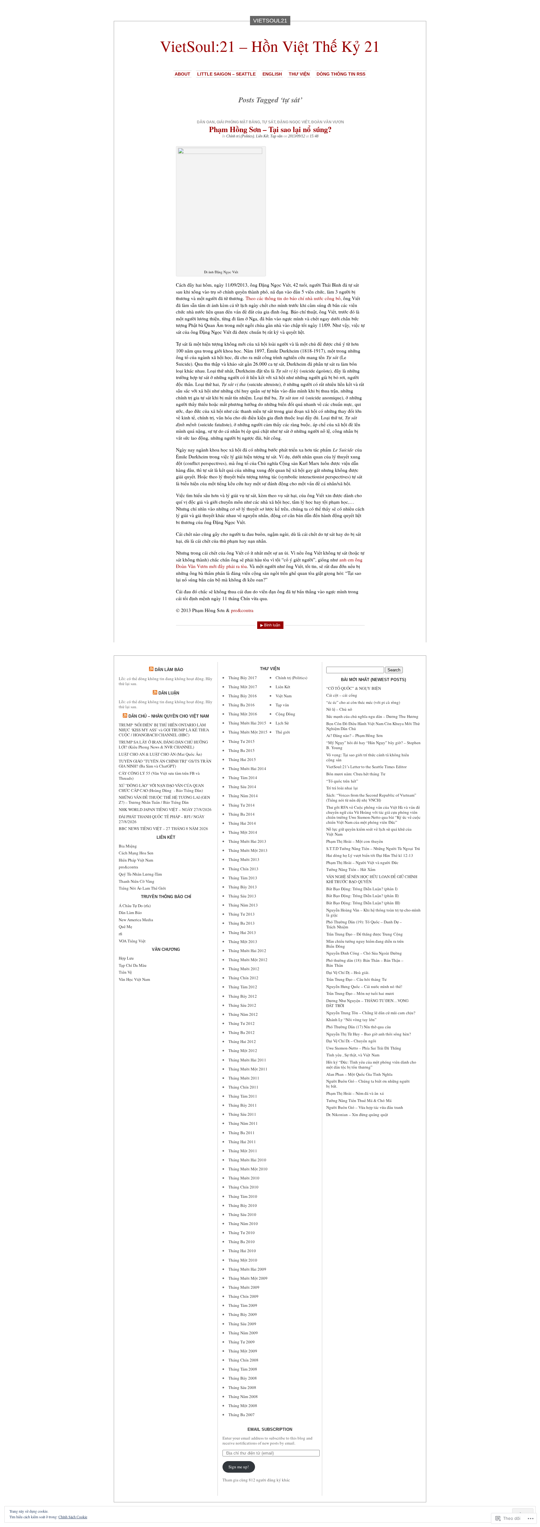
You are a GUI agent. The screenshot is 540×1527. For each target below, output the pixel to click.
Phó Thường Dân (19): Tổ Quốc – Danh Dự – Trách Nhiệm (364, 924)
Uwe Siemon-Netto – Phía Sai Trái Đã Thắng (363, 1048)
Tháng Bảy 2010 (242, 1205)
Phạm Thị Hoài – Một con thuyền (354, 841)
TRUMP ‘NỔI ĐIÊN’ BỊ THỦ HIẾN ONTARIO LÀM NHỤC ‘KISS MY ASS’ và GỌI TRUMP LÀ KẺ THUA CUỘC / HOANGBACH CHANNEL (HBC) (164, 730)
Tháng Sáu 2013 (242, 896)
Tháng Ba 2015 (241, 750)
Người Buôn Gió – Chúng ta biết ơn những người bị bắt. (368, 1083)
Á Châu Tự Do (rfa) (135, 905)
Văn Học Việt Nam (134, 979)
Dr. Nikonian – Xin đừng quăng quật (357, 1114)
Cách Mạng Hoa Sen (136, 853)
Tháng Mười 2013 (243, 859)
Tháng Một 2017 (242, 686)
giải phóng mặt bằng (238, 122)
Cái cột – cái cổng (341, 695)
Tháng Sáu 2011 (242, 1114)
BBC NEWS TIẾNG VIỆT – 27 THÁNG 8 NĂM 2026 (163, 828)
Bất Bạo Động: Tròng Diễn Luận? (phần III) (363, 903)
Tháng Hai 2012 (242, 1041)
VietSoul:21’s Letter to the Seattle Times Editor (366, 766)
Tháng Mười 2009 (243, 1287)
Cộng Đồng (285, 714)
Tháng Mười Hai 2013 (247, 841)
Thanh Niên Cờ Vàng (136, 881)
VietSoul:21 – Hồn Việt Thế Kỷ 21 (270, 45)
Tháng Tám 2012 (242, 987)
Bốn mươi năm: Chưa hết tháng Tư (355, 774)
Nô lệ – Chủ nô (339, 709)
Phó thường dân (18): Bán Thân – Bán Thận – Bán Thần (364, 962)
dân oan (206, 122)
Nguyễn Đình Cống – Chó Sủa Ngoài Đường (364, 953)
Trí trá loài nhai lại (342, 788)
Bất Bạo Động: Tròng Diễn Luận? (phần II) (362, 895)
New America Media (136, 919)
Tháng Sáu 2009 (242, 1324)
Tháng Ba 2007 (241, 1414)
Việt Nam (284, 696)
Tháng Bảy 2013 (242, 887)
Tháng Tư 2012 (241, 1023)
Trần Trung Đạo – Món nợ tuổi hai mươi (360, 993)
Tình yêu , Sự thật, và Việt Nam (352, 1055)
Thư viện (299, 74)
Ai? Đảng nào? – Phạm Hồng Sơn (354, 735)
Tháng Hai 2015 (242, 759)
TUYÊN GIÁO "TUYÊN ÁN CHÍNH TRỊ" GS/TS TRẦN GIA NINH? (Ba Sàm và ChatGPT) (165, 763)
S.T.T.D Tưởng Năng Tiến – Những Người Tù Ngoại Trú (373, 848)
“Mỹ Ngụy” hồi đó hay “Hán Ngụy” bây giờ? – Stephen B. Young (373, 745)
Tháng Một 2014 (242, 832)
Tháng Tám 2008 (242, 1369)
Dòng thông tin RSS (341, 74)
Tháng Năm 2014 (243, 795)
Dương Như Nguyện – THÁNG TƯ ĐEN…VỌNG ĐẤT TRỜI (367, 1003)
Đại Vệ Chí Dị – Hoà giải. (347, 972)
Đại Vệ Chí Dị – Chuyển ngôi (351, 1041)
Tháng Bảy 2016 (242, 696)
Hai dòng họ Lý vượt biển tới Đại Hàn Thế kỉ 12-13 (369, 855)
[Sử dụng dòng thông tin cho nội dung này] (151, 669)
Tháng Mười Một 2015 (248, 732)
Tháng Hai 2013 (242, 932)
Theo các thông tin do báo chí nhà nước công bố (293, 298)
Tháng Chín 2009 (243, 1296)
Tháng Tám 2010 (242, 1196)
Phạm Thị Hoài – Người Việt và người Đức (362, 862)
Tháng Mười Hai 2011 (247, 1060)
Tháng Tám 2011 (242, 1096)
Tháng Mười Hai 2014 (247, 768)
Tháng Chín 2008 (243, 1360)
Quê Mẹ (125, 926)
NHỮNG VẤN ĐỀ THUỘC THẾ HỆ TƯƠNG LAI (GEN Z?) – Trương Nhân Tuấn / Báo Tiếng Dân (164, 799)
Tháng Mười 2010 (243, 1178)
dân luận (168, 693)
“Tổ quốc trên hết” (342, 781)
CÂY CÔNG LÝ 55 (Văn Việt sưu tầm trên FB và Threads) (159, 775)
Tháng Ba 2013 (241, 923)
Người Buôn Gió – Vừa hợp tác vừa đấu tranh (364, 1107)
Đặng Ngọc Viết (293, 122)
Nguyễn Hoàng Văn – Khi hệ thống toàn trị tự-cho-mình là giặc (373, 912)
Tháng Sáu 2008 (242, 1387)
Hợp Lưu (126, 958)
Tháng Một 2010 (242, 1260)
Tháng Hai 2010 (242, 1250)
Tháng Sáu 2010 (242, 1214)
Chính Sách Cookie (72, 1516)
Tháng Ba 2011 (241, 1132)
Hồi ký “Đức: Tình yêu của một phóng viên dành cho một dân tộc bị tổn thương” (371, 1064)
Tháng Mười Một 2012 (248, 959)
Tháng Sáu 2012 (242, 1005)
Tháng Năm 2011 (243, 1123)
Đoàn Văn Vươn (327, 122)
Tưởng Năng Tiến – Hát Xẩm (350, 869)
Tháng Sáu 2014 (242, 786)
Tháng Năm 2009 (243, 1333)
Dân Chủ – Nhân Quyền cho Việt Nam (168, 716)
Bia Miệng (128, 846)
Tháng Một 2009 (242, 1351)
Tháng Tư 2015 (241, 741)
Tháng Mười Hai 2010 (247, 1160)
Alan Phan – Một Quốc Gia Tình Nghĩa (359, 1074)
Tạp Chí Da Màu (133, 965)
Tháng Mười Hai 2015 (247, 723)
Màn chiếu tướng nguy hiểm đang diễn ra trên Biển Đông (365, 943)
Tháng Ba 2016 (241, 705)
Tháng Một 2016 (242, 714)
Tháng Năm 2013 (243, 905)
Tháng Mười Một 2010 (248, 1169)
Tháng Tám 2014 (242, 777)
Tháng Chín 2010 (243, 1187)
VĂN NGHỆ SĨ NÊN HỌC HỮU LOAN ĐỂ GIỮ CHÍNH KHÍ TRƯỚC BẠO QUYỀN (371, 879)
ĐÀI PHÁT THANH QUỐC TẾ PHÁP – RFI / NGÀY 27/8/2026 (161, 819)
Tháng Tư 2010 (241, 1232)
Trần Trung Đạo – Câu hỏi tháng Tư (356, 979)
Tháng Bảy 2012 (242, 996)
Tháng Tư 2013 (241, 914)
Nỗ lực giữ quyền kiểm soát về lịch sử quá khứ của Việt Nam (369, 831)
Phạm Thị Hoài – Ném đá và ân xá (355, 1093)
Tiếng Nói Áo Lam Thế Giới (142, 888)
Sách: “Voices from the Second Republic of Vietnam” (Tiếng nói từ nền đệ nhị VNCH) (371, 797)
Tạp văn (276, 136)
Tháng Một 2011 (242, 1151)
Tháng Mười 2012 (243, 968)
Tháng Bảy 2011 (242, 1105)
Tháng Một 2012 (242, 1050)
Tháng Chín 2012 (243, 978)
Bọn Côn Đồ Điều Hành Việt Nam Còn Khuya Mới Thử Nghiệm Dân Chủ (373, 726)
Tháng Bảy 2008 (242, 1378)
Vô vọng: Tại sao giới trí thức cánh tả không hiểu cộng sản (367, 757)
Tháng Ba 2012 (241, 1032)
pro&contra (242, 610)
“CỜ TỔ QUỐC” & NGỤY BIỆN (353, 688)
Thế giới (283, 732)
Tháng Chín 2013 (243, 869)
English (272, 74)
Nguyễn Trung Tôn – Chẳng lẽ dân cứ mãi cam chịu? (370, 1013)
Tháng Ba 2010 (241, 1241)
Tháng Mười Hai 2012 (247, 950)
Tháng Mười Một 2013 (248, 850)
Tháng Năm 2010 (243, 1223)
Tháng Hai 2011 (242, 1141)
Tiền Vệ (125, 972)
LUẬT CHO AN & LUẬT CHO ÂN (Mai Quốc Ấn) (160, 754)
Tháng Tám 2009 (242, 1305)
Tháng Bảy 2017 (242, 677)
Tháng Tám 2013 (242, 878)
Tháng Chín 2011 (243, 1087)
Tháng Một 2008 (242, 1405)
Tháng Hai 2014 (242, 823)
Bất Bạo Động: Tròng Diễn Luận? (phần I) (362, 889)
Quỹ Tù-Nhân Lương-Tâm (140, 874)
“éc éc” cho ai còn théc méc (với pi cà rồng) (363, 702)
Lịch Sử (282, 723)
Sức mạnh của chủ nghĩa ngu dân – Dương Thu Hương (372, 716)
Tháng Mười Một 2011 (248, 1069)
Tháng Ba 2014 (241, 814)
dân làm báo (169, 669)
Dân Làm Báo (130, 912)
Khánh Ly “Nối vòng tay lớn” (351, 1019)
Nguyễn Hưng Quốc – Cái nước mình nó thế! (364, 986)
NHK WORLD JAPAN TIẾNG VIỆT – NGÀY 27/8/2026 (165, 809)
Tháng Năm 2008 (243, 1396)
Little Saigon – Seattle (226, 74)
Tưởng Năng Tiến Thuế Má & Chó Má (359, 1100)
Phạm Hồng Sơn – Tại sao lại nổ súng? (270, 129)
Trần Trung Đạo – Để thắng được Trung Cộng (364, 934)
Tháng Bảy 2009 (242, 1314)
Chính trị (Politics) (240, 136)
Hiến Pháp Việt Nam (136, 860)
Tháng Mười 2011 (243, 1078)
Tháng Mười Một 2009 (248, 1278)
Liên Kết (262, 136)
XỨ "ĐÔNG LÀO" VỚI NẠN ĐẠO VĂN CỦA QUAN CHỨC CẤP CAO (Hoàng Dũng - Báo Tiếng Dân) (161, 788)
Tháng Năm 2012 (243, 1014)
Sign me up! (238, 1467)
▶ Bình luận (270, 625)
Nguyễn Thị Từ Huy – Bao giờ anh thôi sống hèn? (368, 1034)
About (182, 74)
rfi (120, 933)
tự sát (268, 122)
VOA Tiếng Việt (132, 941)
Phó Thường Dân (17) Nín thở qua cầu (358, 1027)
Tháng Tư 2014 (241, 805)
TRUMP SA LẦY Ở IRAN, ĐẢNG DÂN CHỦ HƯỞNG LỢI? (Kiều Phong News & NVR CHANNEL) (163, 744)
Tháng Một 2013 (242, 941)
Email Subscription (270, 1429)
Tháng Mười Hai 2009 (247, 1269)
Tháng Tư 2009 (241, 1342)
